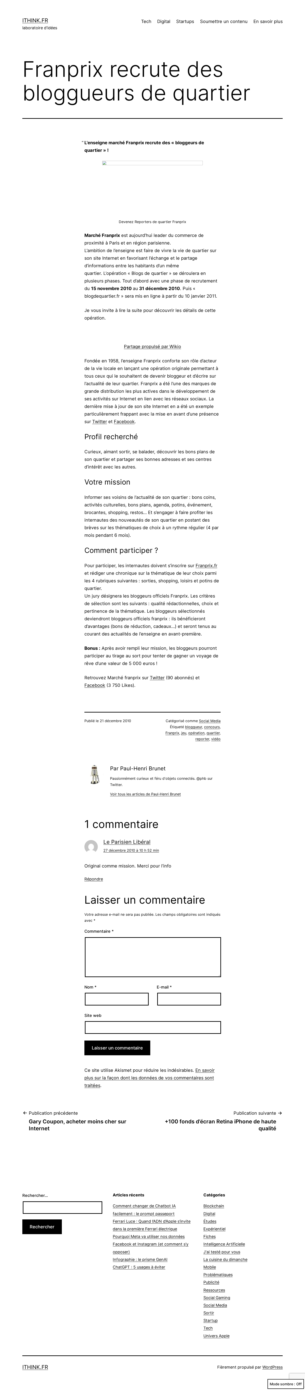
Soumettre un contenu (224, 21)
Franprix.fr (206, 565)
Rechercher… (35, 1195)
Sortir (208, 1313)
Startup (210, 1320)
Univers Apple (216, 1336)
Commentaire (99, 931)
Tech (146, 21)
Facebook (124, 421)
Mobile (209, 1267)
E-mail (164, 987)
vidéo (216, 739)
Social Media (210, 721)
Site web (92, 1015)
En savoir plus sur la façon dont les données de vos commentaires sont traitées (149, 1078)
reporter (202, 739)
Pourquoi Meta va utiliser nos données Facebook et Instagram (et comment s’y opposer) (150, 1244)
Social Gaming (216, 1297)
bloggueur (193, 727)
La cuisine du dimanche (225, 1259)
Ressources (214, 1290)
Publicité (211, 1282)
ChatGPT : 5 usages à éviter (139, 1267)
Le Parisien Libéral (126, 842)
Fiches (209, 1236)
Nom (90, 987)
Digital (163, 21)
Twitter (99, 421)
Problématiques (218, 1274)
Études (209, 1221)
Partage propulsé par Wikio (152, 346)
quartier (213, 733)
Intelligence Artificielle (224, 1244)
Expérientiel (214, 1229)
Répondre (93, 879)
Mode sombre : (282, 1384)
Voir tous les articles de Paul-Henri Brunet (145, 794)
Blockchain (213, 1206)
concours (212, 727)
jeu (183, 733)
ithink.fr (35, 20)
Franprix (172, 733)
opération (196, 733)
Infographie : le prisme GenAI (140, 1259)
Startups (185, 21)
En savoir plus (268, 21)
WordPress (272, 1367)
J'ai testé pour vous (221, 1252)
